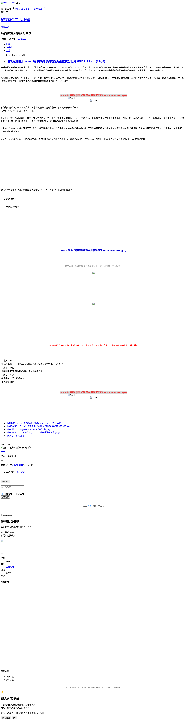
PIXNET (74, 688)
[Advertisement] (22, 162)
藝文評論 (21, 472)
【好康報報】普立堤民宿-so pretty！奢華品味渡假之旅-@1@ (33, 432)
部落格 (9, 47)
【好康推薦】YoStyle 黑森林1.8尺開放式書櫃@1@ (28, 429)
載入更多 (5, 482)
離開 (14, 718)
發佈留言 (5, 497)
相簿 (8, 44)
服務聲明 (117, 688)
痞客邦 (15, 465)
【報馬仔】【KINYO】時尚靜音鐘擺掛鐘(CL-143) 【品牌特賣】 (34, 423)
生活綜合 (22, 39)
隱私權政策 (108, 688)
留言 (21, 465)
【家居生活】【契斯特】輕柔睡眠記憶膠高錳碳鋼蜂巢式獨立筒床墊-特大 (38, 426)
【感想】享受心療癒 (15, 436)
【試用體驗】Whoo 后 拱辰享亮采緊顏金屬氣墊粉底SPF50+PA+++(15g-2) (55, 61)
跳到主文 (5, 27)
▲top (3, 477)
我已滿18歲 (6, 718)
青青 (3, 451)
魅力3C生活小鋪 (15, 19)
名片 (8, 50)
